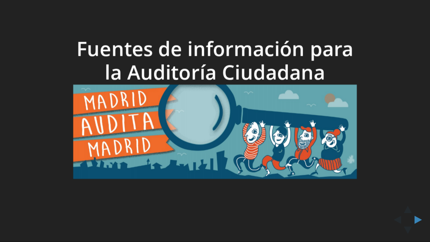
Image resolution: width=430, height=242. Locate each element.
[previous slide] (395, 220)
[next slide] (420, 220)
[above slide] (408, 207)
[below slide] (408, 232)
